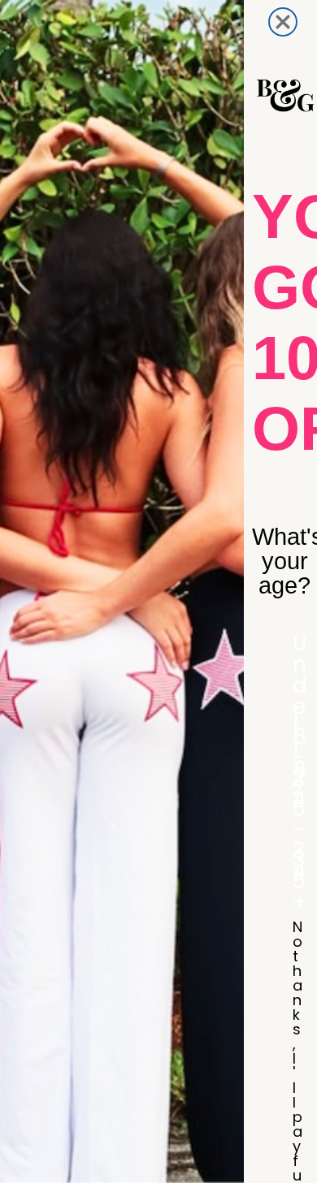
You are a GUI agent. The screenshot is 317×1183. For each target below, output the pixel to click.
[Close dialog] (283, 22)
